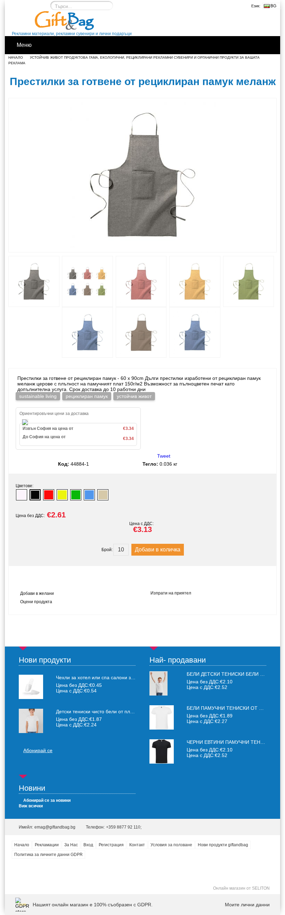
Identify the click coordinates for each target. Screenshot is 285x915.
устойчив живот (134, 396)
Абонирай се (37, 750)
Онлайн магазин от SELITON (241, 888)
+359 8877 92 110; (123, 827)
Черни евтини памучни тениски (230, 742)
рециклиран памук (87, 396)
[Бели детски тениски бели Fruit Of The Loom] (158, 694)
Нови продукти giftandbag (223, 844)
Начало (15, 57)
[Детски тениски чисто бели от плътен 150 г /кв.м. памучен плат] (31, 721)
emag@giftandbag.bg (54, 827)
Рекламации (47, 844)
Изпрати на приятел (170, 593)
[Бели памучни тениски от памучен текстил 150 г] (161, 728)
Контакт (137, 844)
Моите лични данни (247, 904)
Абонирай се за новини (47, 800)
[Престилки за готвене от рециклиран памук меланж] (142, 246)
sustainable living (38, 396)
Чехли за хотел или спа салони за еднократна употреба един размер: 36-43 (96, 677)
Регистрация (111, 844)
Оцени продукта (36, 601)
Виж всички (31, 806)
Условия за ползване (171, 844)
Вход (88, 844)
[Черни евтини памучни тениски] (161, 762)
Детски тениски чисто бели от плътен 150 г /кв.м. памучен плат (96, 711)
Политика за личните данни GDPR (48, 854)
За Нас (71, 844)
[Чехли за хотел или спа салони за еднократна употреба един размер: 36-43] (31, 687)
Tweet (163, 456)
